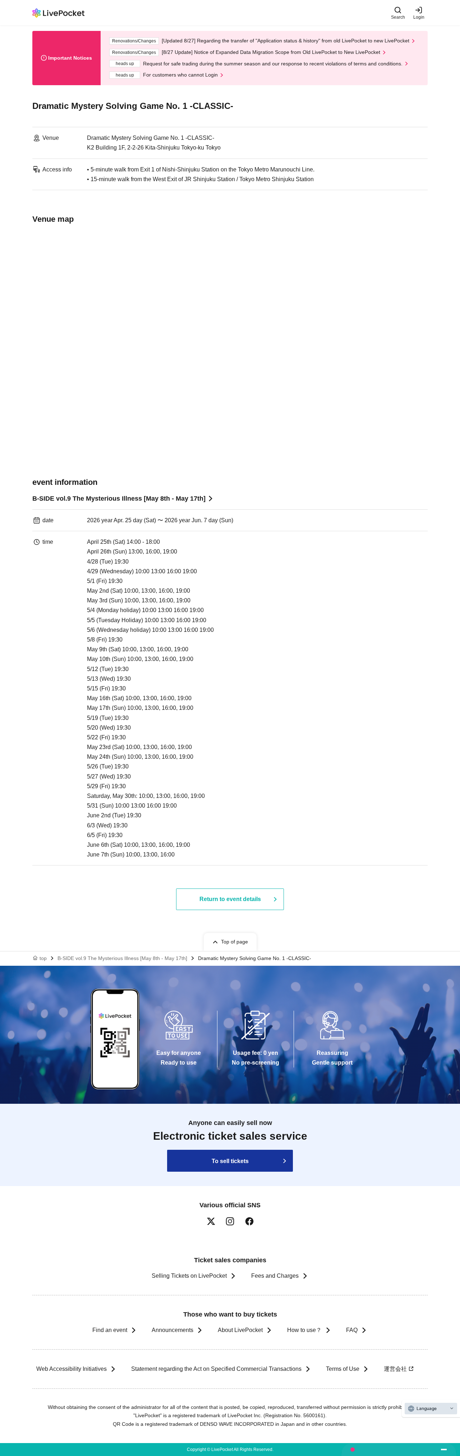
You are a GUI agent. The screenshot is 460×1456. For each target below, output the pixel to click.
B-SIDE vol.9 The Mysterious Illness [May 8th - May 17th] (119, 498)
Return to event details (230, 899)
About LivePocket (240, 1330)
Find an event (109, 1330)
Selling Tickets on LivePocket (189, 1276)
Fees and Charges (275, 1276)
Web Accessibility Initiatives (71, 1369)
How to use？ (304, 1330)
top (43, 958)
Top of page (234, 942)
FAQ (352, 1330)
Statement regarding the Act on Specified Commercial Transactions (216, 1369)
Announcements (172, 1330)
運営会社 (395, 1369)
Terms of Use (342, 1369)
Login (418, 17)
